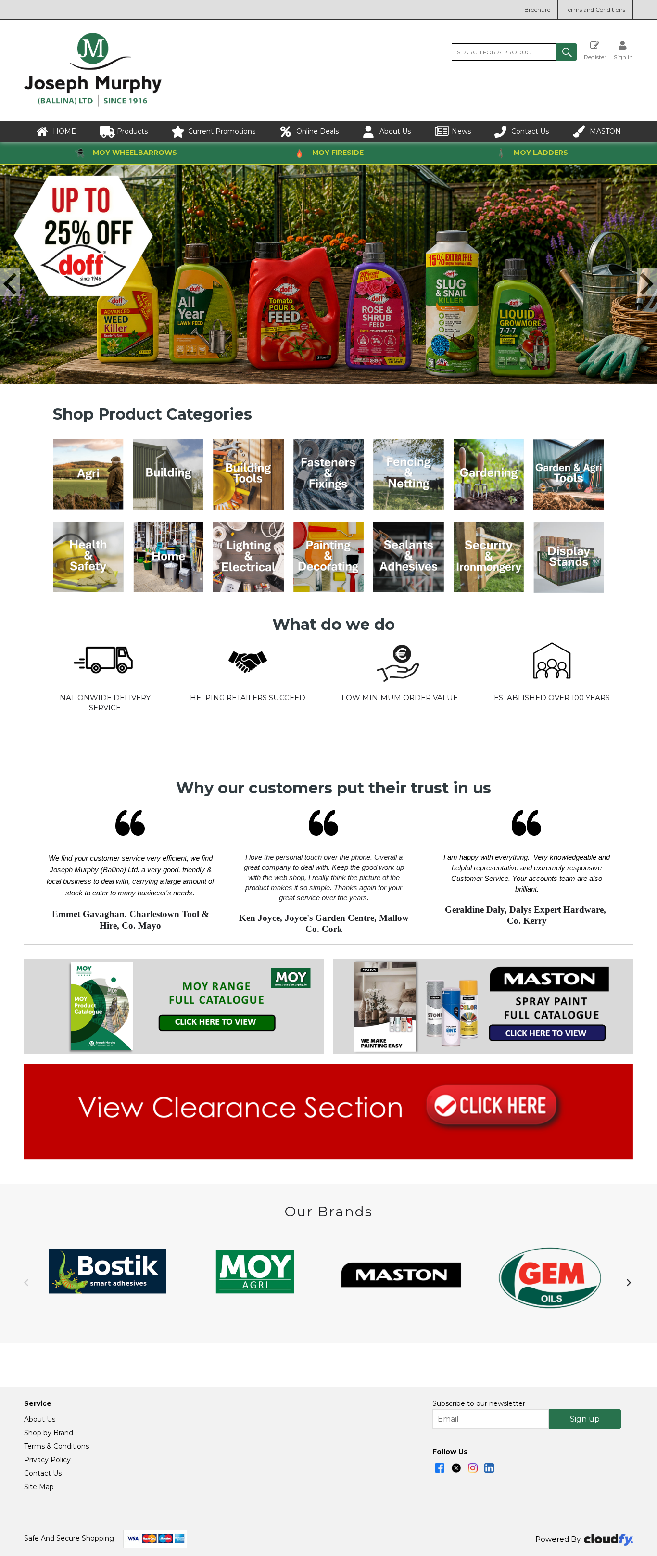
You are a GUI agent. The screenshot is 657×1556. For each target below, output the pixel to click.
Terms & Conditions (56, 1446)
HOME (64, 131)
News (461, 131)
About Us (395, 131)
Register (595, 56)
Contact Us (530, 131)
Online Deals (317, 131)
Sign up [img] (585, 1419)
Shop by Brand (48, 1432)
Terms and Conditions (595, 9)
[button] (566, 52)
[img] (439, 1468)
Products (132, 131)
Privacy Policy (47, 1459)
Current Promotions (221, 131)
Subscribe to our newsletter (478, 1403)
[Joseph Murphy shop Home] (93, 104)
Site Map (39, 1486)
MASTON (605, 131)
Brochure (537, 9)
